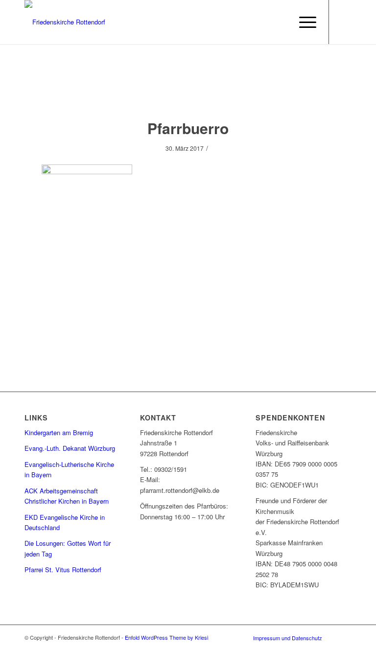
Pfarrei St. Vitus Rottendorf (62, 569)
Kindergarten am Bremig (58, 432)
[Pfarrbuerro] (188, 91)
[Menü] (302, 22)
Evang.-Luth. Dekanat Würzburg (69, 448)
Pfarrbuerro (188, 128)
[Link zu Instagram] (344, 22)
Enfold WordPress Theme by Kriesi (166, 637)
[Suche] (279, 22)
